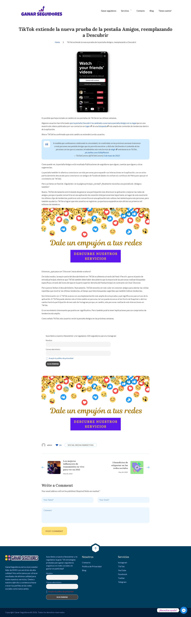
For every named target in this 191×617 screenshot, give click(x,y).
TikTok (121, 566)
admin (49, 445)
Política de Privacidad (91, 566)
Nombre (49, 340)
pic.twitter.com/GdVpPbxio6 (97, 152)
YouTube (122, 570)
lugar (87, 126)
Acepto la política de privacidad (61, 358)
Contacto (141, 11)
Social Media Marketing (81, 445)
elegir (113, 149)
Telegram (122, 582)
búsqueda (102, 126)
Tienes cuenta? (165, 11)
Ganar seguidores (108, 11)
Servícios (125, 11)
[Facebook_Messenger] (183, 610)
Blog (152, 11)
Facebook (122, 574)
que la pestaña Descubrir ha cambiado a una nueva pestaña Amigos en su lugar (103, 123)
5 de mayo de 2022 (112, 155)
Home (57, 42)
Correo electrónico (53, 349)
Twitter (121, 578)
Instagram (122, 562)
